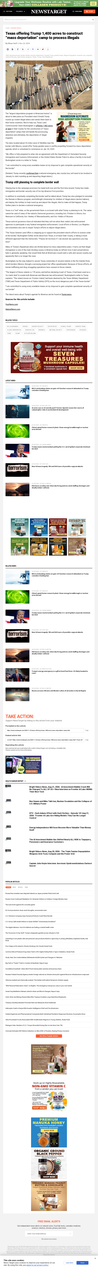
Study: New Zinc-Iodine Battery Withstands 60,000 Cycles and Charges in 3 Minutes (33, 957)
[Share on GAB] (38, 49)
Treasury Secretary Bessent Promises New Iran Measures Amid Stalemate (30, 1003)
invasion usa (81, 55)
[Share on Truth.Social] (33, 49)
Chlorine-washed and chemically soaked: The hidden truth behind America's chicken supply (36, 980)
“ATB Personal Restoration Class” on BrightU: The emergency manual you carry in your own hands (38, 986)
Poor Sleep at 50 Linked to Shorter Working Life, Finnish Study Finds (28, 946)
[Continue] (70, 1233)
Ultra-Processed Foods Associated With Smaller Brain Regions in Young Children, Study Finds (37, 1020)
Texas (34, 57)
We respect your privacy (49, 1239)
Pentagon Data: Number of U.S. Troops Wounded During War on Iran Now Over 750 (33, 1025)
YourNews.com (11, 304)
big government (15, 55)
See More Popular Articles (49, 1036)
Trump (39, 57)
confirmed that (32, 173)
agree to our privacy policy (37, 1265)
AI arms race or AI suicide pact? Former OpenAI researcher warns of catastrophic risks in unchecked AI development (58, 409)
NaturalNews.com (12, 309)
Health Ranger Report (14, 781)
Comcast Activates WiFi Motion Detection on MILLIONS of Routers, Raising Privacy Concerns (37, 1031)
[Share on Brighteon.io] (13, 49)
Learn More (69, 1263)
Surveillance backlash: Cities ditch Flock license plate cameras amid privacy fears (33, 969)
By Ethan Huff (11, 43)
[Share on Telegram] (28, 49)
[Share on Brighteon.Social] (8, 49)
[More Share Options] (48, 49)
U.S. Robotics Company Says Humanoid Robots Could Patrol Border (28, 916)
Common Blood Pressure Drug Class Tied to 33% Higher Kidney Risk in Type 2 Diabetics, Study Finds (39, 952)
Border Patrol (16, 28)
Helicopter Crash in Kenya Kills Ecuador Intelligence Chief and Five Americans (31, 1008)
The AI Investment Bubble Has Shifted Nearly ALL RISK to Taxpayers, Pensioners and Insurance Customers (60, 840)
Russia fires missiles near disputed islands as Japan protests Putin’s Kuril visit (32, 893)
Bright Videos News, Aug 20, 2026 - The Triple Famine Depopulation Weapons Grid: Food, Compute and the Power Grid (59, 852)
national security (10, 57)
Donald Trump (49, 55)
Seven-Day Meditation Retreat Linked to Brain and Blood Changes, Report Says (32, 991)
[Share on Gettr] (43, 49)
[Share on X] (23, 49)
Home (7, 28)
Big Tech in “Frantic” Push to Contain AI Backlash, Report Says (26, 963)
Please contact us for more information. (18, 750)
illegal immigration (70, 55)
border (23, 55)
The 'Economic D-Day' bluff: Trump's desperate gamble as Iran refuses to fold (32, 933)
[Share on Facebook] (18, 49)
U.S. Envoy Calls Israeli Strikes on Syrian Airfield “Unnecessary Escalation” (30, 921)
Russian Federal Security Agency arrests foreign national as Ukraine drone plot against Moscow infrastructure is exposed (47, 974)
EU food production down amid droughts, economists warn (26, 910)
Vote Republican (47, 57)
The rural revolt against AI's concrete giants (20, 905)
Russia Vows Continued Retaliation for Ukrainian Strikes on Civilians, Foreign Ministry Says (36, 899)
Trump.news (66, 294)
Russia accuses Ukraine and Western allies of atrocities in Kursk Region (59, 691)
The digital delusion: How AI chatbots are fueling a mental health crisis (29, 927)
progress (29, 57)
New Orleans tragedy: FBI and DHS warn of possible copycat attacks (57, 466)
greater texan (58, 55)
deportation (40, 55)
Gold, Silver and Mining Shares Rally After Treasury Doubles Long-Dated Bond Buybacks (35, 997)
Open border (21, 57)
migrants (89, 55)
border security (30, 55)
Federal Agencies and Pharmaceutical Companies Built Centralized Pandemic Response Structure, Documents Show (45, 1014)
